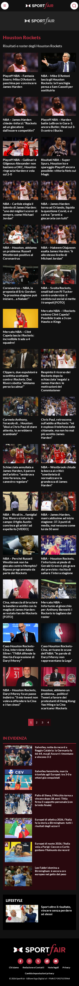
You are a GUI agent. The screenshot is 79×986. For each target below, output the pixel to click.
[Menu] (5, 6)
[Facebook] (20, 961)
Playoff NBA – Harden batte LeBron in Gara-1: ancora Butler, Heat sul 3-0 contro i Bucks (58, 125)
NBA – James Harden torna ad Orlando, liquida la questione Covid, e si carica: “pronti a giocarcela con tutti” (58, 211)
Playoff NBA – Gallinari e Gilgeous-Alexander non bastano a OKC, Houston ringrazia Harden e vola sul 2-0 (19, 167)
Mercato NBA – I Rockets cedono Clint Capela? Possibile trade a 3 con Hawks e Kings (58, 316)
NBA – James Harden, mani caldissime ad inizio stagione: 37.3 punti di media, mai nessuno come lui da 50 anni (58, 522)
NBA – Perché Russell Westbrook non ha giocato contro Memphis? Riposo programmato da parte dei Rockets (20, 566)
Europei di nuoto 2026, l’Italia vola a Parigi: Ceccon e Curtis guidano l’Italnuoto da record (52, 847)
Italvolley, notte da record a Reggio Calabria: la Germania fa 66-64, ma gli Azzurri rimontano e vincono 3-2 (54, 751)
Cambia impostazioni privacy (39, 973)
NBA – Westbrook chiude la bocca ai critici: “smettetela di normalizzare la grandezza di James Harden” (58, 476)
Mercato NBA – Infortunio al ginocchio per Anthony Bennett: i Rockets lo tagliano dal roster (56, 609)
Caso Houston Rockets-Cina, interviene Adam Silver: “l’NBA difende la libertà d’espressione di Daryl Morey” (19, 653)
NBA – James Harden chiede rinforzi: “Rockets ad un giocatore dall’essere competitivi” (20, 125)
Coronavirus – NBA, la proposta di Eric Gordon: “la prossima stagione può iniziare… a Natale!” (20, 293)
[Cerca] (74, 6)
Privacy (66, 967)
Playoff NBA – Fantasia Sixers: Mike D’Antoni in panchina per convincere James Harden (20, 81)
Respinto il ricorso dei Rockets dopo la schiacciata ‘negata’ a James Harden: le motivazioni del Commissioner (55, 381)
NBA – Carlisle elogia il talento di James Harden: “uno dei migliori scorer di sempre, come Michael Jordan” (20, 211)
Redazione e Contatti (33, 967)
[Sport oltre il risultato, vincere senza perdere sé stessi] (10, 918)
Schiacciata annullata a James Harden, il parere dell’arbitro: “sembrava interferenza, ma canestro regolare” (19, 474)
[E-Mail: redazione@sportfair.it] (56, 961)
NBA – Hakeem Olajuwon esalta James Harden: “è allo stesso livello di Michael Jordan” (58, 253)
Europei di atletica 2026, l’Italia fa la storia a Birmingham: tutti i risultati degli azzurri (53, 823)
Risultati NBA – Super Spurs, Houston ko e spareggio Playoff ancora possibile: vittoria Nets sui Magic (58, 167)
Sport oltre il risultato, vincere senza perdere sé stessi (56, 910)
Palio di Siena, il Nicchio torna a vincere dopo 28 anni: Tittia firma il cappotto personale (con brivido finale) (54, 800)
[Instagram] (29, 961)
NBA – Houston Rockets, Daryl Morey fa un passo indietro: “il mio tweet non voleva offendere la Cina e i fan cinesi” (20, 697)
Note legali (53, 967)
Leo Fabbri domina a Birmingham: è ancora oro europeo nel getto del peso (50, 871)
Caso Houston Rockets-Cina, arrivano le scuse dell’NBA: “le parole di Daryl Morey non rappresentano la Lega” (57, 653)
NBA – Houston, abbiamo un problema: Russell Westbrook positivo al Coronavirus (20, 253)
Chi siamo (14, 967)
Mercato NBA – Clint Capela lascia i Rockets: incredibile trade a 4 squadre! (18, 337)
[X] (38, 961)
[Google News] (47, 961)
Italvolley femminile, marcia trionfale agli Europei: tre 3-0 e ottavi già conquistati (53, 774)
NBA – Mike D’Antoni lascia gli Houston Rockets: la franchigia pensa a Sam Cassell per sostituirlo (57, 83)
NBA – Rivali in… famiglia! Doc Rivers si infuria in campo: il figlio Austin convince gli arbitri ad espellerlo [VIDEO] (20, 522)
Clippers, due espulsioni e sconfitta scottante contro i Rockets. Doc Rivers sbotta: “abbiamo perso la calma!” (20, 379)
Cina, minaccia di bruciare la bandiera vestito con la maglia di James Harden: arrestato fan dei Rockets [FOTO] (20, 609)
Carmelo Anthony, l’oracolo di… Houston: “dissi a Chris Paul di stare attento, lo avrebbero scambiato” (20, 427)
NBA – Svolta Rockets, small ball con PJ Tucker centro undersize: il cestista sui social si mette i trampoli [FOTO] (58, 295)
